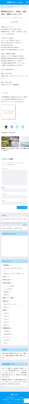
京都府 (5, 310)
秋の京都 (7, 340)
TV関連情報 (6, 265)
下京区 (6, 316)
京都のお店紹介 (7, 283)
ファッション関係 (9, 286)
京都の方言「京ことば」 (11, 304)
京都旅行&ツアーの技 (8, 399)
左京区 (6, 322)
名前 (4, 187)
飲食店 (6, 294)
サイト (3, 200)
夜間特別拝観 (8, 334)
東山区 (6, 325)
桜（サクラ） (8, 337)
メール (4, 194)
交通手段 (7, 331)
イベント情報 (19, 397)
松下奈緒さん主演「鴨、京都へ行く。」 (14, 269)
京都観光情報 (11, 132)
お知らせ (5, 276)
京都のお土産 (6, 279)
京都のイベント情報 (8, 297)
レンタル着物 (8, 289)
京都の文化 (6, 301)
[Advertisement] (14, 245)
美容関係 (7, 292)
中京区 (6, 319)
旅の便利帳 (17, 399)
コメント (5, 168)
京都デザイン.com (14, 2)
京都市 (6, 313)
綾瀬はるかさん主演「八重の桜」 (14, 273)
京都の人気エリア (10, 397)
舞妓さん (7, 307)
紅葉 (6, 343)
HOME (15, 395)
